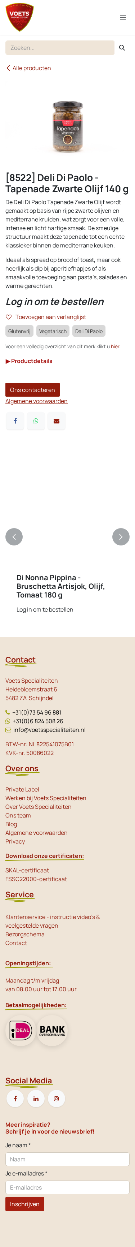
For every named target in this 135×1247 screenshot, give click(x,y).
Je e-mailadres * (26, 1173)
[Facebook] (15, 421)
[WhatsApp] (36, 421)
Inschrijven (25, 1204)
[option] (67, 537)
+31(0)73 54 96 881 (36, 712)
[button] (14, 537)
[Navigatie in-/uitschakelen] (123, 17)
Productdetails (29, 361)
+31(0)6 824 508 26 (38, 721)
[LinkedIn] (36, 1098)
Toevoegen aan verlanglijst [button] (50, 317)
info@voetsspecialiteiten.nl (49, 730)
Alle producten (32, 68)
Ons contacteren (32, 390)
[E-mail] (56, 421)
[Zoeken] (122, 47)
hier (115, 346)
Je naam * (18, 1145)
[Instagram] (56, 1098)
